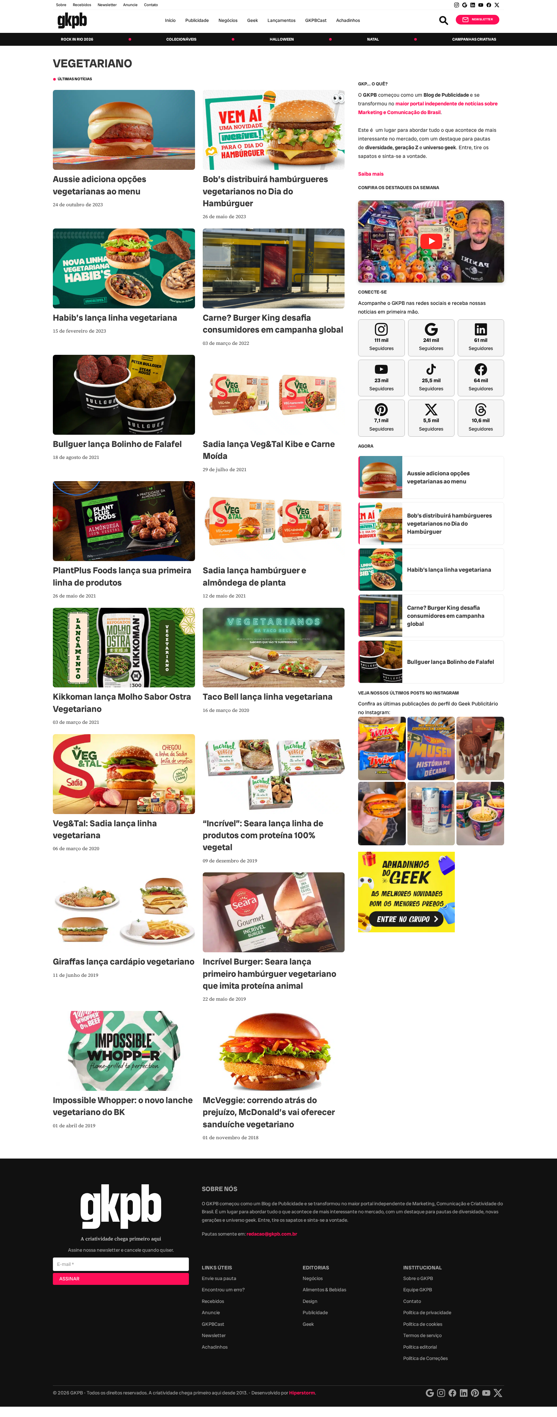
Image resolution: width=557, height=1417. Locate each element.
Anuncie (130, 4)
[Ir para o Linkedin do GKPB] (473, 5)
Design (310, 1301)
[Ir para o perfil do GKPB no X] (497, 5)
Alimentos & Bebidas (324, 1289)
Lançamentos (282, 20)
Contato (412, 1301)
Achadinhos (348, 20)
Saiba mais (371, 173)
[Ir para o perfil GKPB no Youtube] (481, 5)
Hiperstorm (302, 1393)
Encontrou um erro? (223, 1289)
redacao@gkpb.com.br (272, 1234)
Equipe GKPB (417, 1289)
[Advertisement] (406, 1042)
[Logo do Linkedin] (463, 1393)
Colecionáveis (181, 39)
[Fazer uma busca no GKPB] (443, 20)
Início (170, 20)
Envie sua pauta (219, 1278)
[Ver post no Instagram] (382, 748)
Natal (373, 39)
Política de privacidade (427, 1312)
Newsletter (107, 4)
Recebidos (82, 4)
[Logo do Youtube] (486, 1393)
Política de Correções (425, 1358)
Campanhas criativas (474, 39)
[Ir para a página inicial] (72, 20)
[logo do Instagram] (429, 1393)
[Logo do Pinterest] (475, 1393)
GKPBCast (316, 20)
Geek (252, 20)
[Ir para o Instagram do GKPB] (457, 5)
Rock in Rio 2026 (77, 39)
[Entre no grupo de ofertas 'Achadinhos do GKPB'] (406, 892)
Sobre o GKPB (418, 1278)
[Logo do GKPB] (121, 1208)
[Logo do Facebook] (452, 1393)
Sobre (61, 4)
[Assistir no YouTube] (431, 241)
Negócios (228, 20)
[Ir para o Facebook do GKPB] (489, 5)
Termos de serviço (422, 1335)
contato (151, 4)
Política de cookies (422, 1324)
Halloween (282, 39)
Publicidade (197, 20)
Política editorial (420, 1347)
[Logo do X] (498, 1393)
